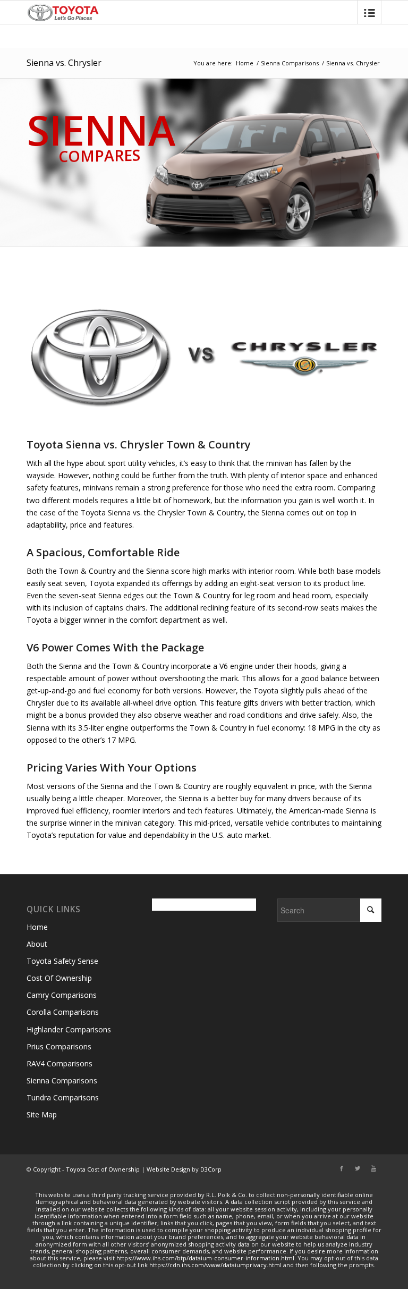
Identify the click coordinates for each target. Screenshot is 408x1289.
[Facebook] (342, 1168)
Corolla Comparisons (63, 1012)
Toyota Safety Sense (62, 961)
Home (244, 63)
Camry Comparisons (62, 995)
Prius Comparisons (59, 1046)
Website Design (168, 1169)
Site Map (42, 1114)
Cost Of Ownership (59, 978)
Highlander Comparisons (69, 1029)
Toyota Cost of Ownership (103, 1169)
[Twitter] (358, 1168)
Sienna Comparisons (290, 63)
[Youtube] (373, 1168)
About (37, 944)
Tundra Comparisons (63, 1097)
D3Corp (211, 1169)
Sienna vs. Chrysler (64, 63)
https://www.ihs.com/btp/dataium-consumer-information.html (205, 1258)
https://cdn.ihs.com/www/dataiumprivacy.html (215, 1265)
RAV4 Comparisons (59, 1063)
